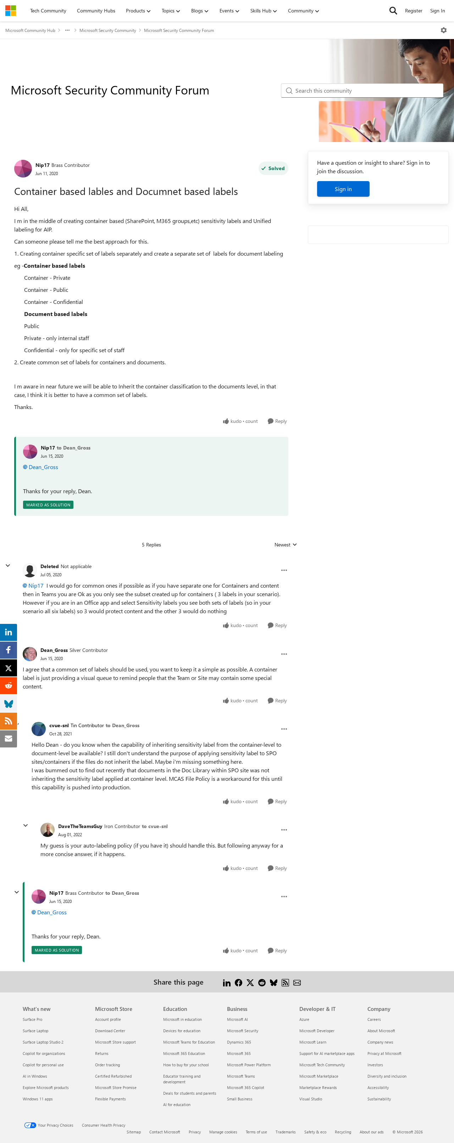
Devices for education (181, 1030)
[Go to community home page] (10, 10)
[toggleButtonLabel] (444, 30)
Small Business (240, 1098)
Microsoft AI (237, 1019)
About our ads (372, 1131)
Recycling (343, 1131)
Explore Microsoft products (46, 1087)
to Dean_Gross (73, 447)
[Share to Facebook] (238, 981)
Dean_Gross (43, 466)
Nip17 (42, 165)
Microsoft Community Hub (30, 30)
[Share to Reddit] (262, 981)
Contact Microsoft (164, 1131)
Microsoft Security (242, 1030)
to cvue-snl (155, 826)
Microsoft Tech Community (322, 1064)
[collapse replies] (8, 565)
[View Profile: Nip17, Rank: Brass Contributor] (23, 169)
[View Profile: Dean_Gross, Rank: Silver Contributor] (30, 654)
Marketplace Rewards (318, 1087)
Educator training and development (181, 1078)
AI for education (176, 1104)
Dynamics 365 (239, 1042)
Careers (374, 1019)
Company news (380, 1042)
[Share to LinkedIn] (227, 981)
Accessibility (378, 1087)
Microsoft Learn (312, 1042)
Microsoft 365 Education (184, 1053)
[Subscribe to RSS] (285, 981)
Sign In (437, 10)
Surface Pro (32, 1019)
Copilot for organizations (44, 1053)
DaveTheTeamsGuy (80, 826)
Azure (304, 1019)
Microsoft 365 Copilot (245, 1087)
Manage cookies (223, 1131)
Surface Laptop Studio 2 (43, 1042)
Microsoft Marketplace (318, 1076)
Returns (102, 1053)
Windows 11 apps (38, 1098)
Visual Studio (310, 1098)
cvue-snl (59, 725)
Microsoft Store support (115, 1042)
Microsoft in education (182, 1019)
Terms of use (256, 1131)
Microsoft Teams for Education (189, 1042)
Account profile (108, 1019)
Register (413, 10)
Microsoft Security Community (107, 30)
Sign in (343, 188)
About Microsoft (381, 1030)
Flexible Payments (110, 1098)
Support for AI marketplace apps (327, 1053)
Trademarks (286, 1131)
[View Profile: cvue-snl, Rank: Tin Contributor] (39, 729)
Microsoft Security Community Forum (179, 30)
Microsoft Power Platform (249, 1064)
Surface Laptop (35, 1030)
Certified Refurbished (113, 1076)
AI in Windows (35, 1076)
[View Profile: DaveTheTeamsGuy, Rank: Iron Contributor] (47, 830)
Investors (375, 1064)
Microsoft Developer (316, 1030)
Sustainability (379, 1098)
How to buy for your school (186, 1064)
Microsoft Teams (241, 1076)
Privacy (195, 1131)
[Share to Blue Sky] (273, 981)
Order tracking (107, 1064)
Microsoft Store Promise (116, 1087)
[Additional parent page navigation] (67, 30)
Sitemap (134, 1131)
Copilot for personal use (43, 1064)
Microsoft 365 (239, 1053)
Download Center (110, 1030)
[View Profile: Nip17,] (30, 452)
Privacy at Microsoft (384, 1053)
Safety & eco (315, 1131)
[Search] (393, 10)
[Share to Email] (297, 981)
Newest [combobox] (286, 544)
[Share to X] (250, 981)
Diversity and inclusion (386, 1076)
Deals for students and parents (189, 1093)
